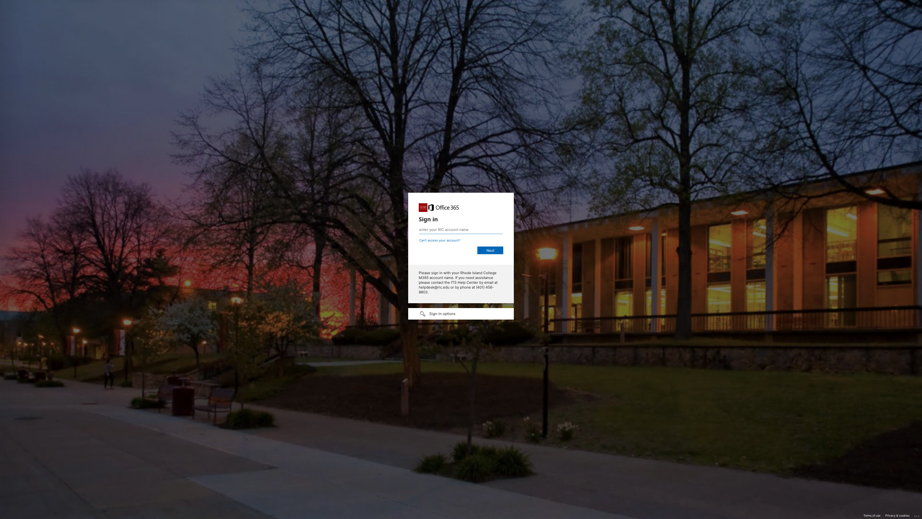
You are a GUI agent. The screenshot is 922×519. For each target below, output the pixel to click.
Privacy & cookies (897, 515)
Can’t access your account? (439, 240)
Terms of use (871, 515)
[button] (461, 314)
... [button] (917, 515)
